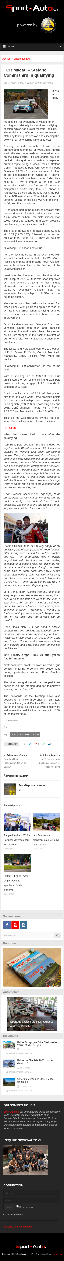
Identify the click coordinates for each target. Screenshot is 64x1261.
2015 (14, 734)
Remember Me (26, 1207)
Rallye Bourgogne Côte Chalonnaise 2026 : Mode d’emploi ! (37, 1044)
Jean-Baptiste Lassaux (41, 83)
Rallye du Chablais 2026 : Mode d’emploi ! (35, 1062)
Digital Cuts (57, 1254)
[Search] (57, 935)
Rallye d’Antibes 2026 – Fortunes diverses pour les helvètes (17, 840)
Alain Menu (24, 734)
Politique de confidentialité (17, 1226)
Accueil (6, 58)
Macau (36, 734)
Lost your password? (15, 1214)
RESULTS (10, 427)
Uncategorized (22, 58)
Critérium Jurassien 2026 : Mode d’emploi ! (35, 1080)
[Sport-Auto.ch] (32, 8)
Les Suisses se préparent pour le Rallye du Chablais (46, 840)
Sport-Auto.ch (11, 1111)
